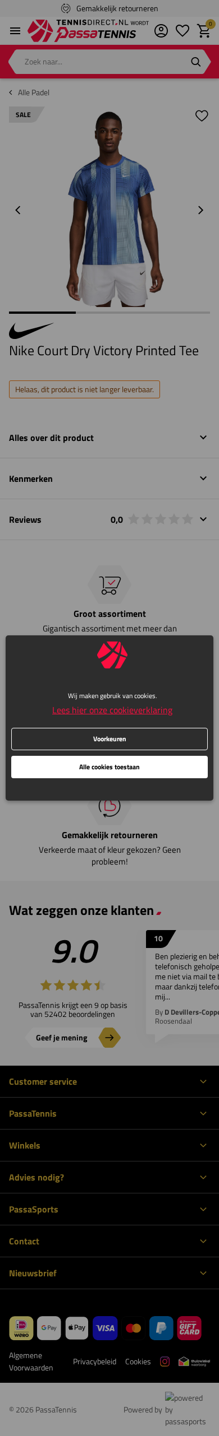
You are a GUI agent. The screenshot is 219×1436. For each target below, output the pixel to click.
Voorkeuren (109, 738)
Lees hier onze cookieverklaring (112, 710)
